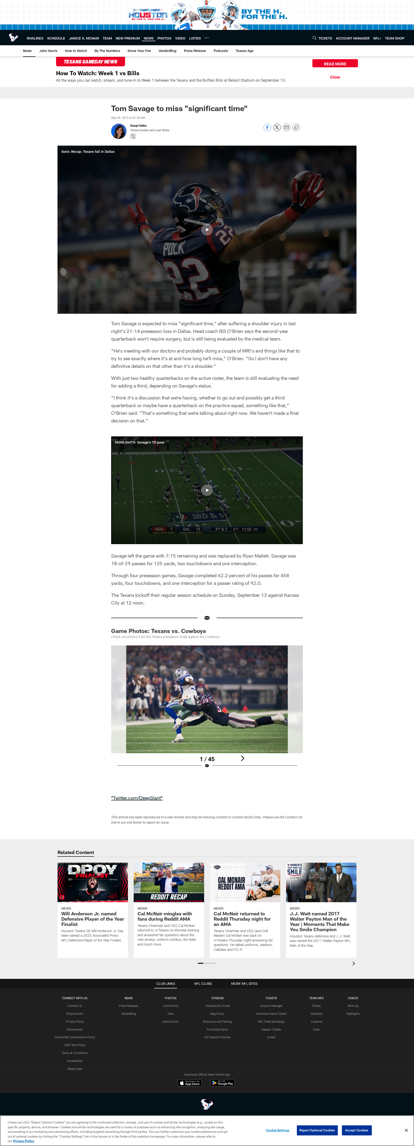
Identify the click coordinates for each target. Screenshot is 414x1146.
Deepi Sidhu (138, 125)
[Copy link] (296, 128)
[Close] (335, 76)
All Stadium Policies (217, 1037)
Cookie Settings (277, 1130)
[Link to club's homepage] (13, 37)
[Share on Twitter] (277, 130)
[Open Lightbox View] (207, 709)
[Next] (242, 758)
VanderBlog (128, 1013)
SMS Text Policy (74, 1045)
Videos (353, 998)
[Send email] (286, 130)
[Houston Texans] (207, 1105)
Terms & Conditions (75, 1053)
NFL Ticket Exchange (271, 1021)
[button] (207, 229)
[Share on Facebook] (267, 130)
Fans (171, 1013)
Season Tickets (271, 1029)
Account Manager (271, 1005)
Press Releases (128, 1005)
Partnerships (75, 1029)
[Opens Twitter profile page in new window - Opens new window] (133, 136)
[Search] (314, 37)
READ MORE (335, 64)
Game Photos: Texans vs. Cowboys (158, 630)
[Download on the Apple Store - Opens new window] (189, 1083)
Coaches (316, 1021)
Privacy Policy (75, 1021)
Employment (75, 1013)
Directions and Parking (217, 1021)
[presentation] (354, 964)
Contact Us (75, 1005)
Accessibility (75, 1060)
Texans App (74, 1068)
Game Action (170, 1021)
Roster (316, 1005)
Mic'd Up (353, 1005)
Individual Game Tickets (271, 1013)
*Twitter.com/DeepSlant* (137, 798)
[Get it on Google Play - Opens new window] (222, 1085)
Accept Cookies (356, 1130)
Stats (316, 1029)
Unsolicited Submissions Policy (74, 1037)
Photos (171, 998)
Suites (271, 1037)
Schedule (316, 1013)
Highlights (353, 1013)
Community (170, 1005)
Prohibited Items (217, 1029)
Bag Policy (217, 1013)
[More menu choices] (206, 38)
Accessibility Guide (217, 1005)
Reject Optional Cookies (317, 1130)
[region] (207, 1130)
